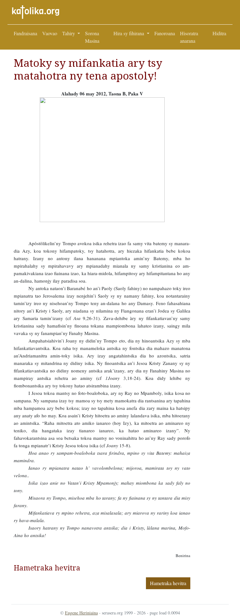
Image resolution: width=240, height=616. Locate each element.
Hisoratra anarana (189, 37)
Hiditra (219, 33)
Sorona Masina (92, 37)
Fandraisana (25, 33)
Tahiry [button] (69, 33)
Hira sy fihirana (129, 33)
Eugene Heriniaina (81, 613)
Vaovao (49, 33)
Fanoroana (164, 33)
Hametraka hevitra (168, 583)
